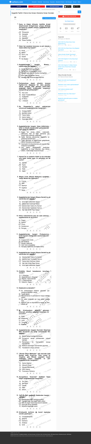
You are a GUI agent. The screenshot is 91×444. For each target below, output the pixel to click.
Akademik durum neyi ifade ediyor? (67, 93)
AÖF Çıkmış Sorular (54, 434)
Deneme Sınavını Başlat (49, 18)
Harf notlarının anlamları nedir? (65, 89)
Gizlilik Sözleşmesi (49, 435)
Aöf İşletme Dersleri (62, 434)
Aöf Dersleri (18, 9)
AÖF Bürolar (69, 434)
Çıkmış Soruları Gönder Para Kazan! (67, 54)
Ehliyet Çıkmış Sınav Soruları (40, 435)
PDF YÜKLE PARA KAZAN (69, 16)
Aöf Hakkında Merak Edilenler (65, 77)
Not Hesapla (69, 2)
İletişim (75, 2)
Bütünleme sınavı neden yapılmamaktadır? (68, 84)
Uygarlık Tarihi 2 (25, 9)
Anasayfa (34, 2)
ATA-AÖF (19, 6)
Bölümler (40, 2)
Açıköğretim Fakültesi (23, 434)
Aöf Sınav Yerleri (39, 434)
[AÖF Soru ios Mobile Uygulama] (67, 6)
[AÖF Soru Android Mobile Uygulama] (76, 6)
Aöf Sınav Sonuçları (32, 434)
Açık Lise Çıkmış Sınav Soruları (28, 435)
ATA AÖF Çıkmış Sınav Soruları (16, 435)
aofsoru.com (16, 2)
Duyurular (52, 2)
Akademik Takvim (60, 2)
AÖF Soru (12, 9)
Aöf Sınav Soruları (46, 434)
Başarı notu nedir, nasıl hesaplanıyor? (67, 80)
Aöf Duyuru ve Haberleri (64, 38)
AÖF (12, 432)
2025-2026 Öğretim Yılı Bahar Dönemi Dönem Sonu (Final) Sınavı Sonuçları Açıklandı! (67, 66)
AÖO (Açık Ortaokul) (54, 6)
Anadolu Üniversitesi (15, 434)
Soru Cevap (46, 2)
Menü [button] (79, 2)
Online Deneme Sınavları (35, 9)
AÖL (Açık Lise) (36, 6)
